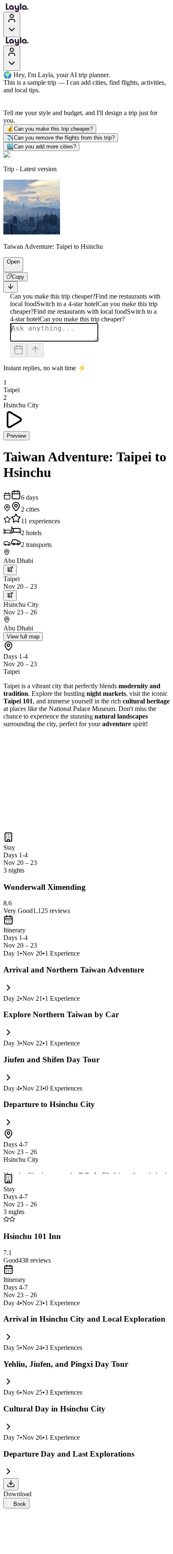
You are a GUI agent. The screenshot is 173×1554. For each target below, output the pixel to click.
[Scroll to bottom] (10, 287)
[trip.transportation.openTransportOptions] (10, 570)
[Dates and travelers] (18, 350)
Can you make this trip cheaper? (50, 129)
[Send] (35, 350)
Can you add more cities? (41, 146)
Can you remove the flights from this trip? (61, 138)
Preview (16, 436)
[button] (10, 268)
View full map (23, 636)
